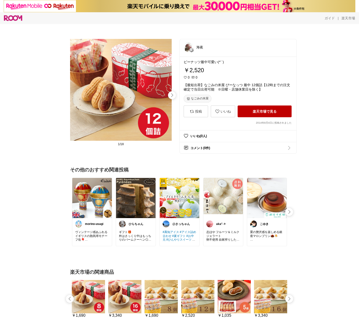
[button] (188, 47)
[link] (92, 198)
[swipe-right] (172, 95)
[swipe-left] (70, 299)
